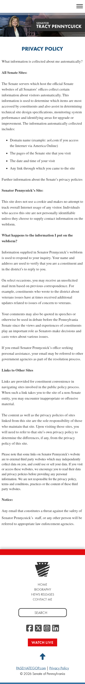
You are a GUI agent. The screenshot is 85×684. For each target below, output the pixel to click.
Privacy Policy (59, 668)
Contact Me (42, 599)
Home (42, 584)
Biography (42, 589)
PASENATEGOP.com (31, 668)
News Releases (42, 594)
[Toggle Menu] (79, 6)
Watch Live (42, 642)
